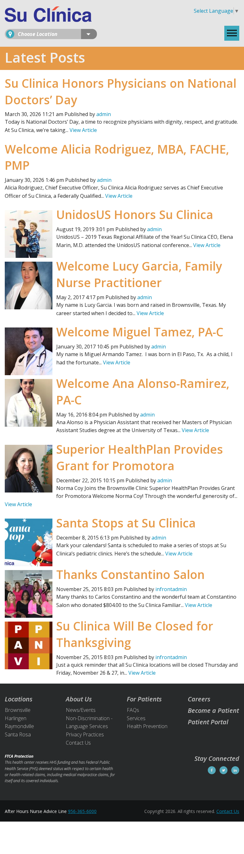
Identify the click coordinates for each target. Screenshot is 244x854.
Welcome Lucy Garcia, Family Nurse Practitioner (139, 274)
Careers (199, 699)
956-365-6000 (82, 811)
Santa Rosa (18, 734)
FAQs (133, 709)
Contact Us (78, 742)
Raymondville (19, 726)
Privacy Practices (85, 734)
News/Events (81, 709)
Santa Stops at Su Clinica (126, 523)
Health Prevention (147, 726)
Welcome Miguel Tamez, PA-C (139, 332)
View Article (83, 130)
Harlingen (15, 718)
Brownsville (17, 709)
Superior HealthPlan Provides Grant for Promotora (139, 457)
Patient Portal (208, 722)
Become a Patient (213, 710)
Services (136, 718)
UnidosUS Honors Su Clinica (134, 214)
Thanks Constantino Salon (130, 574)
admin (103, 114)
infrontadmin (171, 589)
